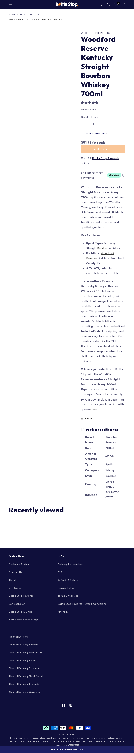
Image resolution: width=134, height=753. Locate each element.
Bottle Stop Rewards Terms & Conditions (82, 603)
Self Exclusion (17, 603)
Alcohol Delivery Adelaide (24, 684)
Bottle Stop (71, 734)
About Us (14, 580)
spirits (94, 409)
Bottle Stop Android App (23, 619)
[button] (90, 102)
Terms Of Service (68, 595)
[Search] (100, 4)
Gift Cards (15, 588)
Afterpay (63, 611)
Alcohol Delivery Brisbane (24, 668)
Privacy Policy (66, 588)
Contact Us (15, 572)
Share (88, 418)
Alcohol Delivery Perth (22, 660)
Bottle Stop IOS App (20, 611)
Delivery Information (70, 564)
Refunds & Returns (69, 580)
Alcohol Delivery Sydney (23, 644)
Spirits (22, 14)
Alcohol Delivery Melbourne (25, 652)
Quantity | (86, 116)
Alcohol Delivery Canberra (25, 691)
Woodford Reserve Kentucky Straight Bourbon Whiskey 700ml (36, 19)
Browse (12, 14)
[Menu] (10, 4)
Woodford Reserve (97, 33)
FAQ (60, 572)
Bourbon (33, 14)
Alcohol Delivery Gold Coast (26, 676)
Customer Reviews (20, 564)
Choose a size (88, 108)
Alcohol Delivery (18, 636)
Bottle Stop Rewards (105, 158)
